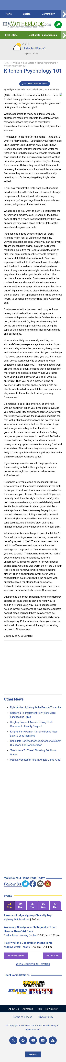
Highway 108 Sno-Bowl (16, 919)
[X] (13, 1040)
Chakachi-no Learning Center (20, 935)
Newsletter (52, 1008)
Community (48, 14)
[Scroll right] (63, 14)
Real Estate (11, 35)
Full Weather (28, 48)
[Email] (43, 1040)
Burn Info (41, 48)
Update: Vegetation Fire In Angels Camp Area (35, 759)
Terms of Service (22, 1017)
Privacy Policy (45, 1017)
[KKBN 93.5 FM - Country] (41, 991)
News (9, 14)
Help (39, 1008)
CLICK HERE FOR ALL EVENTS (33, 964)
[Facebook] (23, 1040)
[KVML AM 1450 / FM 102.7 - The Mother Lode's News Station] (34, 983)
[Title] (53, 1040)
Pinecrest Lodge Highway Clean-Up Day (28, 915)
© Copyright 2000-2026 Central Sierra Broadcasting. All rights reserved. (33, 1027)
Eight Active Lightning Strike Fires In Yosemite (35, 707)
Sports (26, 14)
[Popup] (58, 24)
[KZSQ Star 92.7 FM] (16, 991)
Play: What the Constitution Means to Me (28, 942)
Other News (14, 699)
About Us (13, 1008)
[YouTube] (33, 1040)
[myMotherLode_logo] (26, 24)
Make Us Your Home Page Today (24, 878)
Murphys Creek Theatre (17, 946)
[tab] (9, 905)
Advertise (28, 1008)
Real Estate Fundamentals (42, 35)
